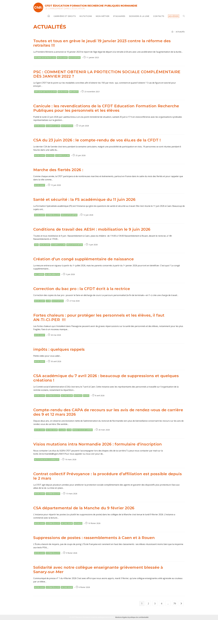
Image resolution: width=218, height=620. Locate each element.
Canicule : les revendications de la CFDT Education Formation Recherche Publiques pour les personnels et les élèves (106, 108)
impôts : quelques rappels (59, 349)
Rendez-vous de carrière (82, 430)
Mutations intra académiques (47, 459)
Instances (50, 155)
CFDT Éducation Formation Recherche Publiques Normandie (91, 5)
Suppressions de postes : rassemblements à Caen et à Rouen (94, 537)
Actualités (180, 32)
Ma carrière (39, 274)
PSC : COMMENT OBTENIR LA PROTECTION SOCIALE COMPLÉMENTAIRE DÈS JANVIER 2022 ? (107, 74)
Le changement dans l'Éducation (65, 8)
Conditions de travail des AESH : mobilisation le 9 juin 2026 (92, 229)
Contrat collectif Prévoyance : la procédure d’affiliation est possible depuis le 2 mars (107, 476)
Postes (86, 396)
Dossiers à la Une (53, 126)
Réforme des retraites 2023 (45, 57)
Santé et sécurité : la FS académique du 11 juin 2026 (84, 199)
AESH (36, 245)
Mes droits (74, 92)
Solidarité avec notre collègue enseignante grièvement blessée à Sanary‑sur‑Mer (98, 569)
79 (174, 603)
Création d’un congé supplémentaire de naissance (83, 259)
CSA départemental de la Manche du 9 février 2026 (83, 508)
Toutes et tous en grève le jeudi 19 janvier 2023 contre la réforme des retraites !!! (102, 43)
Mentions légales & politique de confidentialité (131, 617)
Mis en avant (62, 57)
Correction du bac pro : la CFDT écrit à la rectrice (81, 288)
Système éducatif (53, 215)
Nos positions (74, 57)
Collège (62, 430)
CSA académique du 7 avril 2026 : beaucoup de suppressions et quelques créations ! (106, 378)
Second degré (66, 396)
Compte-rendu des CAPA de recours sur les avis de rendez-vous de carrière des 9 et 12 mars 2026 (108, 412)
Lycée (48, 301)
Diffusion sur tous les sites (45, 92)
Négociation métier (69, 215)
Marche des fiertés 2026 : (58, 169)
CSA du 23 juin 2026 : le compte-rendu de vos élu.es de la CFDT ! (97, 140)
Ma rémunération (52, 274)
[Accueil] (172, 32)
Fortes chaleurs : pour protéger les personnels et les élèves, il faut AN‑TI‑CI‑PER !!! (98, 317)
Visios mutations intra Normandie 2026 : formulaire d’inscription (97, 444)
